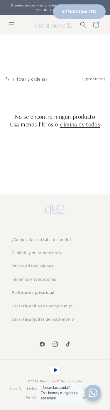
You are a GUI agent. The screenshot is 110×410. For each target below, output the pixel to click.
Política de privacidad (83, 388)
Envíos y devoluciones (32, 266)
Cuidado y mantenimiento (36, 252)
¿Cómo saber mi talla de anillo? (42, 239)
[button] (11, 24)
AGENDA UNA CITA (79, 11)
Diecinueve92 (50, 381)
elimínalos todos (80, 124)
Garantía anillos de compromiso (42, 306)
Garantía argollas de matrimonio (43, 319)
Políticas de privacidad (33, 292)
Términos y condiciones (34, 279)
